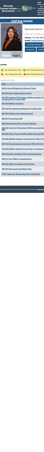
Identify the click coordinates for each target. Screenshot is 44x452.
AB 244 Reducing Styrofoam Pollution (19, 124)
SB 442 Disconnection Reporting (17, 169)
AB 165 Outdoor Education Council (17, 114)
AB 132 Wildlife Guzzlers (13, 103)
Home (39, 2)
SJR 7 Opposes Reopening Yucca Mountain (21, 174)
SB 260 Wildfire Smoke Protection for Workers (23, 149)
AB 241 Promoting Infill (12, 119)
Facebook (30, 50)
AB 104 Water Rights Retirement (17, 93)
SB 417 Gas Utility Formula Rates (17, 159)
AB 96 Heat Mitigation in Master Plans (19, 88)
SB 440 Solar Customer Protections (18, 164)
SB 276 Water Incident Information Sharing (21, 154)
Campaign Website (34, 44)
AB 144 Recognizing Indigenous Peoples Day (22, 109)
